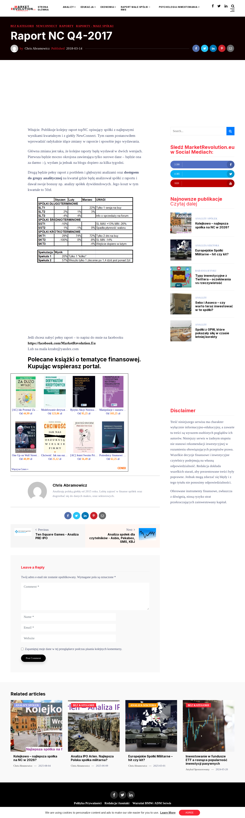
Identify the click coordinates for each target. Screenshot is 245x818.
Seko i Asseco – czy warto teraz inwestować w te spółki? (214, 306)
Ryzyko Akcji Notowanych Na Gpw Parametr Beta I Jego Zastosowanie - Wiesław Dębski (84, 410)
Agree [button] (189, 812)
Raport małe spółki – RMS (135, 8)
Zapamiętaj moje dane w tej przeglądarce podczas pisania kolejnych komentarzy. (73, 649)
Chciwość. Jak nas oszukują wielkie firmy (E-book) (55, 455)
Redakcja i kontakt (117, 803)
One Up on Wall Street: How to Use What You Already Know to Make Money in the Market (26, 455)
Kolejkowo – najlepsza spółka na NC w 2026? (212, 225)
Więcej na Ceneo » (19, 469)
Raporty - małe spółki (95, 26)
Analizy (68, 7)
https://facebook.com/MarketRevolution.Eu (62, 343)
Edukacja (87, 7)
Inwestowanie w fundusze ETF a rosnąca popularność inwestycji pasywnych (206, 759)
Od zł (25, 413)
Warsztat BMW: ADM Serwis (151, 803)
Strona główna (43, 8)
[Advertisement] (122, 93)
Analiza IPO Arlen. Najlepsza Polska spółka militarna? (92, 758)
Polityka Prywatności (87, 803)
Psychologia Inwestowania (178, 7)
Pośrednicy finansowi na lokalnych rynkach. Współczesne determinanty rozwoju (113, 455)
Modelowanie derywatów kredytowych (55, 410)
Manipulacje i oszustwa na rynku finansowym (113, 410)
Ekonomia (107, 7)
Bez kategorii (22, 26)
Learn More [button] (168, 812)
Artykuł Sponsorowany (198, 769)
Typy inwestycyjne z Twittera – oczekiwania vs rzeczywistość (213, 279)
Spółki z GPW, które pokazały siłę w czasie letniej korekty (212, 333)
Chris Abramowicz (37, 48)
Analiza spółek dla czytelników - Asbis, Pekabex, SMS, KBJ (112, 538)
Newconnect (46, 26)
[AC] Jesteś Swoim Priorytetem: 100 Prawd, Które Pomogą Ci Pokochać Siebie (84, 455)
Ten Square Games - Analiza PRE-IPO (57, 536)
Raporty (66, 26)
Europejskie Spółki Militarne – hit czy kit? (212, 252)
